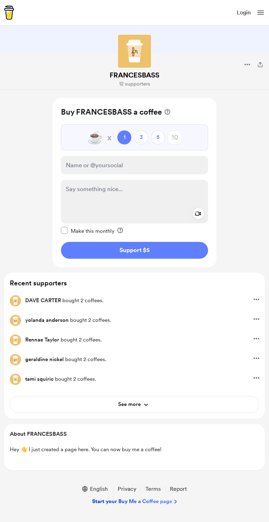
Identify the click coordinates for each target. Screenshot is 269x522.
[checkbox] (88, 230)
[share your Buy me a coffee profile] (260, 64)
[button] (260, 12)
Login (244, 12)
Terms (153, 489)
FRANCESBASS (134, 75)
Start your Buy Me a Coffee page (132, 501)
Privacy (127, 489)
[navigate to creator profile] (134, 51)
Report (178, 489)
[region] (134, 182)
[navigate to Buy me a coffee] (9, 13)
